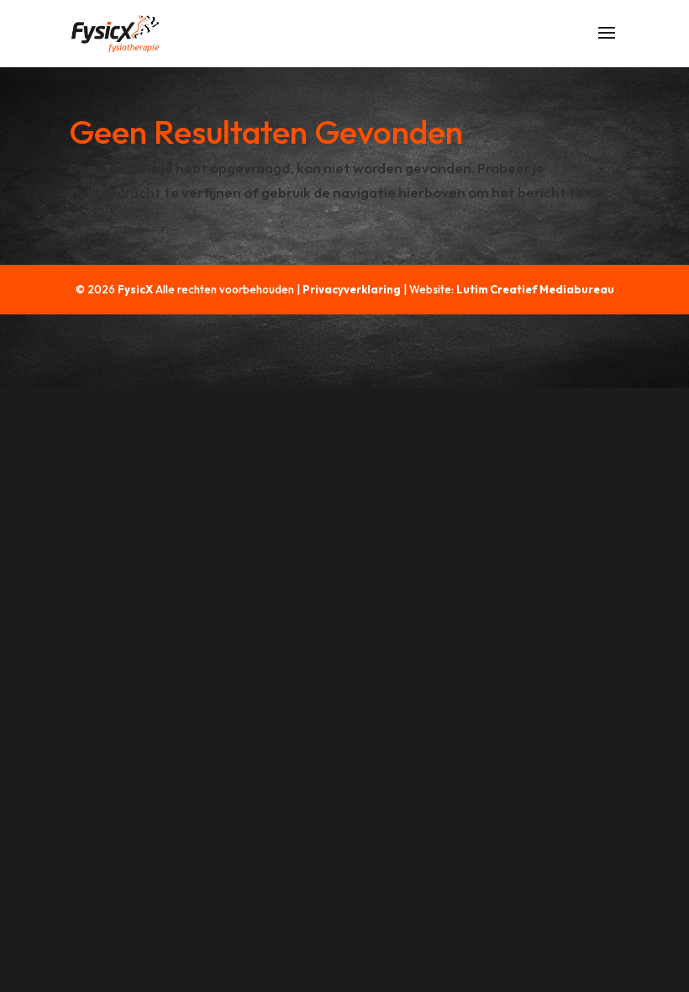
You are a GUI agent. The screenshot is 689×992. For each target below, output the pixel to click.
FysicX (135, 289)
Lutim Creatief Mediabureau (535, 289)
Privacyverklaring (351, 289)
